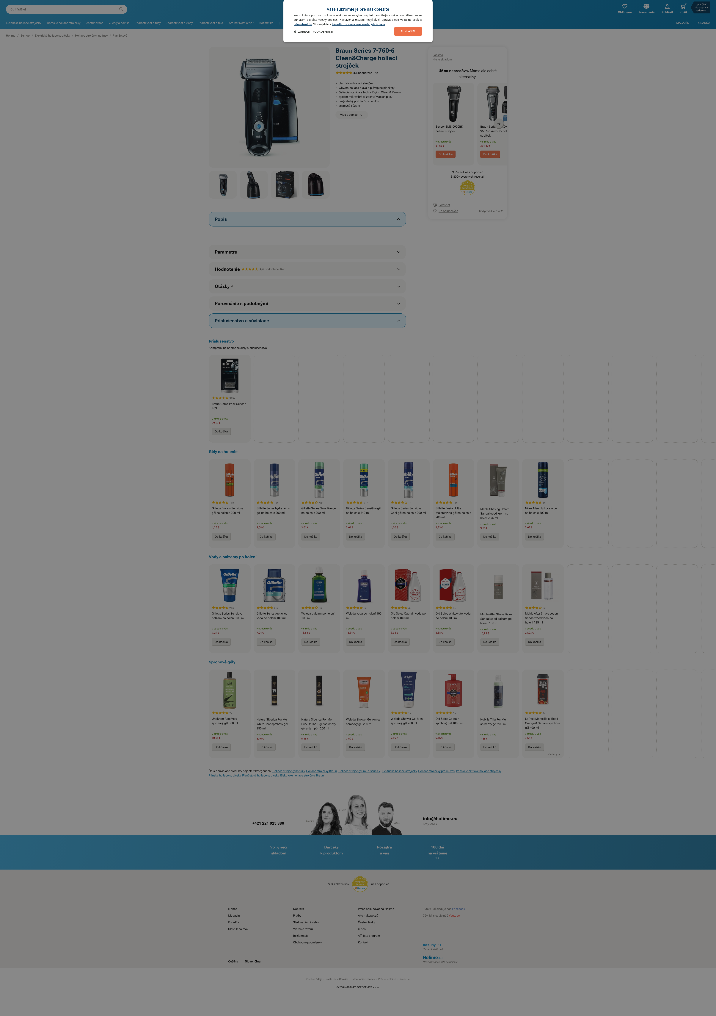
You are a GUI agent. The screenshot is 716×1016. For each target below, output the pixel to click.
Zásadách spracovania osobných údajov (358, 24)
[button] (313, 31)
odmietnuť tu (303, 24)
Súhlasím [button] (408, 31)
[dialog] (358, 21)
